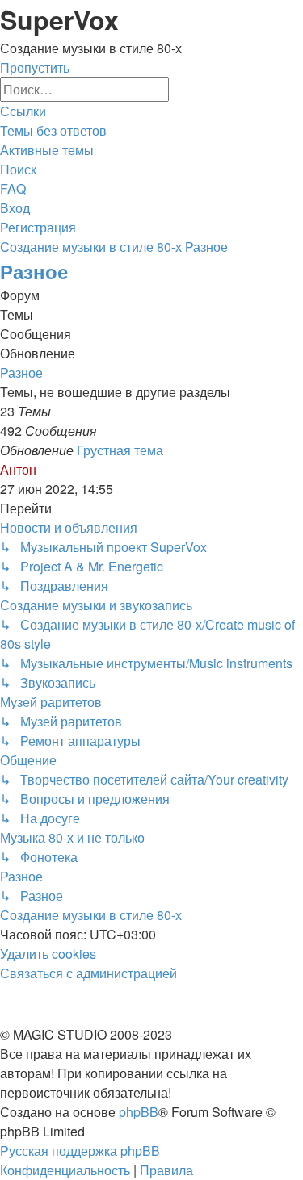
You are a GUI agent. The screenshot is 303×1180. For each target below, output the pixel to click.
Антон (18, 469)
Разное (34, 271)
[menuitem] (53, 130)
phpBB (138, 1112)
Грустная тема (120, 450)
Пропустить (34, 67)
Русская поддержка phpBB (80, 1150)
